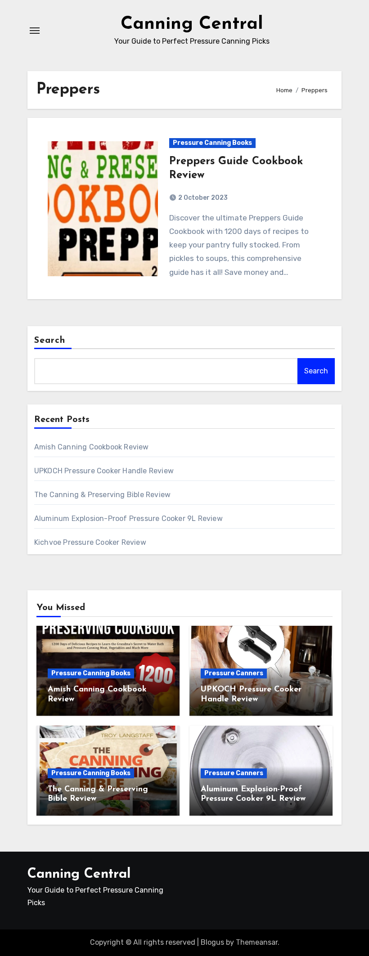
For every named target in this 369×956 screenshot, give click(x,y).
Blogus (212, 942)
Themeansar (257, 942)
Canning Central (192, 24)
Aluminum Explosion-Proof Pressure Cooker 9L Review (128, 518)
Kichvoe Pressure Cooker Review (90, 542)
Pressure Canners (233, 673)
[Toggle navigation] (34, 30)
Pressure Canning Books (212, 143)
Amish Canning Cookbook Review (91, 447)
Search (50, 340)
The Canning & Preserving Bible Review (102, 494)
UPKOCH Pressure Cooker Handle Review (104, 471)
